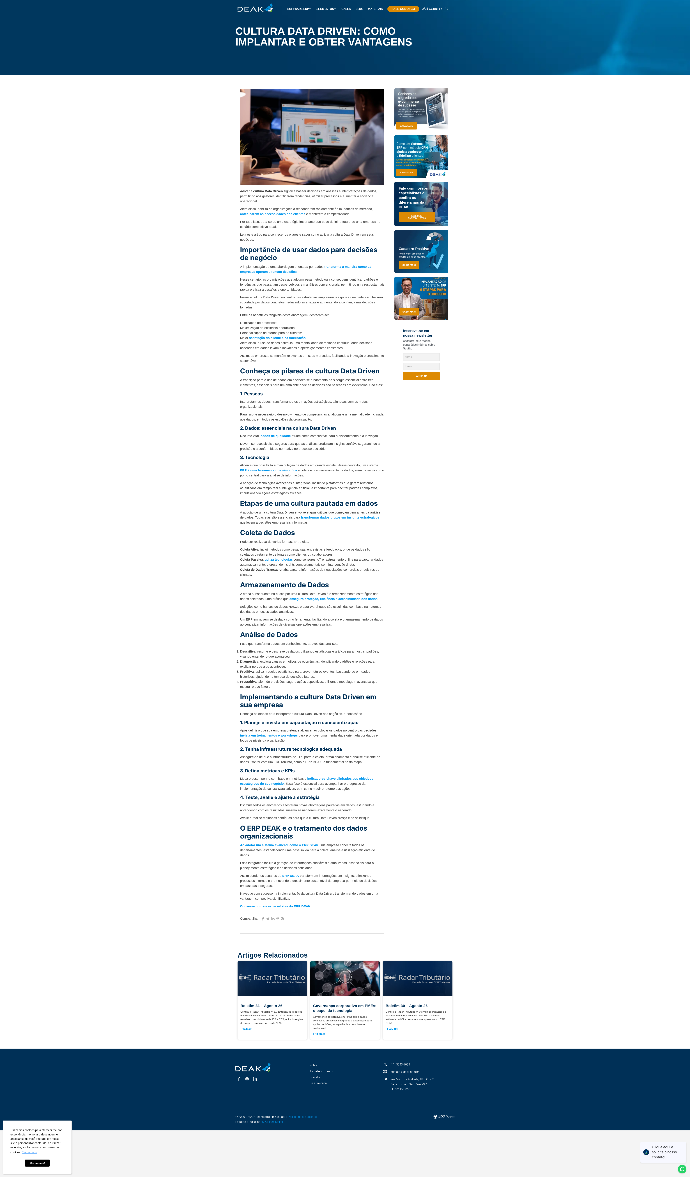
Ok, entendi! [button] (37, 1163)
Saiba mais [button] (29, 1152)
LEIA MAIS (246, 1029)
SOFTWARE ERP (298, 8)
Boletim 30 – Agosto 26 (407, 1006)
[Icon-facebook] (239, 1079)
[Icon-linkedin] (255, 1079)
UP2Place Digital (273, 1122)
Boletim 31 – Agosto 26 (261, 1006)
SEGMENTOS (325, 8)
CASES (346, 8)
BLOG (359, 8)
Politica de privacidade (302, 1117)
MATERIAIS (375, 8)
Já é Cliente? (432, 8)
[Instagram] (247, 1079)
